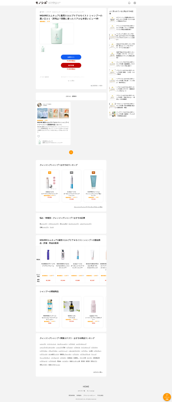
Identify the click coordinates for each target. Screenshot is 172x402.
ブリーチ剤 (83, 358)
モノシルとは (90, 391)
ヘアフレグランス (85, 354)
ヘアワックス (43, 354)
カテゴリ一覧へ (97, 372)
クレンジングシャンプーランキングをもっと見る (88, 207)
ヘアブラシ (84, 351)
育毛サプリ (94, 361)
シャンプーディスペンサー (47, 347)
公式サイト (71, 57)
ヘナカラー (65, 361)
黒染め (59, 361)
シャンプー (43, 344)
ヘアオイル (77, 347)
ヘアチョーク (43, 361)
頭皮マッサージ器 (75, 361)
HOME (86, 386)
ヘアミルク (69, 347)
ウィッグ (93, 354)
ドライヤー (94, 347)
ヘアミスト (75, 354)
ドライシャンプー (53, 224)
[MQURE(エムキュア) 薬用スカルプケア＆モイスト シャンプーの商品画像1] (57, 33)
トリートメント (51, 344)
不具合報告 (100, 395)
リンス (52, 227)
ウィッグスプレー (45, 358)
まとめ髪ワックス (53, 354)
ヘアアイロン (43, 351)
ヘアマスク (72, 344)
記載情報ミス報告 (97, 85)
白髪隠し (76, 358)
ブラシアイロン (53, 351)
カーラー (89, 358)
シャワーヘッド (63, 351)
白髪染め (69, 358)
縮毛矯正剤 (96, 358)
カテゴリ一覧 (81, 391)
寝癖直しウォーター (65, 354)
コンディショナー (62, 344)
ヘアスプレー (97, 351)
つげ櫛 (91, 351)
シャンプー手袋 (60, 347)
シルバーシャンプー (86, 224)
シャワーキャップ (81, 344)
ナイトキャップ (85, 347)
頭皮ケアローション (54, 364)
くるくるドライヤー (74, 351)
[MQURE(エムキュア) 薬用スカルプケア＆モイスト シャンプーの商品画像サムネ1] (43, 49)
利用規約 (79, 395)
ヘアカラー (63, 358)
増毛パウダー (43, 364)
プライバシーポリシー (89, 395)
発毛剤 (88, 361)
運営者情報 (72, 395)
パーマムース (55, 358)
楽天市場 (71, 65)
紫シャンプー (43, 224)
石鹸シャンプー (44, 227)
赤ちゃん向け (64, 224)
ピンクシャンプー (74, 224)
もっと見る (71, 80)
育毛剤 (83, 361)
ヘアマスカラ (52, 361)
